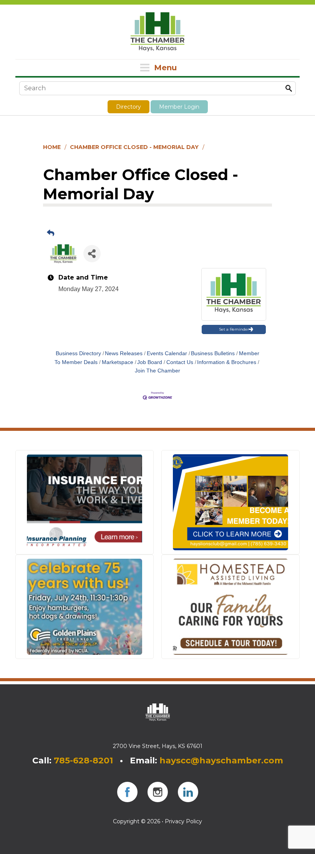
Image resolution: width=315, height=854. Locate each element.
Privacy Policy (183, 821)
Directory (128, 106)
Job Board (149, 362)
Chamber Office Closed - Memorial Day (134, 147)
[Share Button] (92, 253)
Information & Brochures (226, 362)
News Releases (124, 353)
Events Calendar (167, 353)
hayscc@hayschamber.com (221, 760)
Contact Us (179, 362)
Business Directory (78, 353)
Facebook (127, 792)
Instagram (158, 792)
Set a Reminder (234, 329)
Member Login (179, 106)
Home (52, 147)
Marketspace (117, 362)
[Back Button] (50, 233)
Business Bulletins (213, 353)
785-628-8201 (83, 760)
